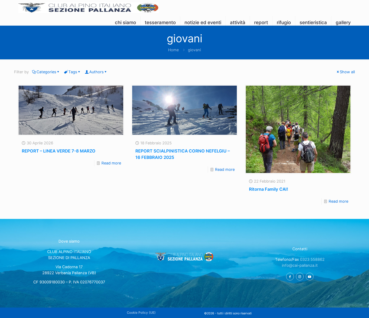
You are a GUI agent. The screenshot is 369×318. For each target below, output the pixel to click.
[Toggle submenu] (126, 31)
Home (173, 50)
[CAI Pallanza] (88, 7)
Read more (111, 163)
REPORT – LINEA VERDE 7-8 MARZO (58, 151)
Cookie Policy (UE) (141, 313)
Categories (46, 72)
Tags (72, 72)
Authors (96, 72)
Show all (347, 72)
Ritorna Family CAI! (268, 189)
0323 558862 (312, 259)
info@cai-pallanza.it (300, 265)
